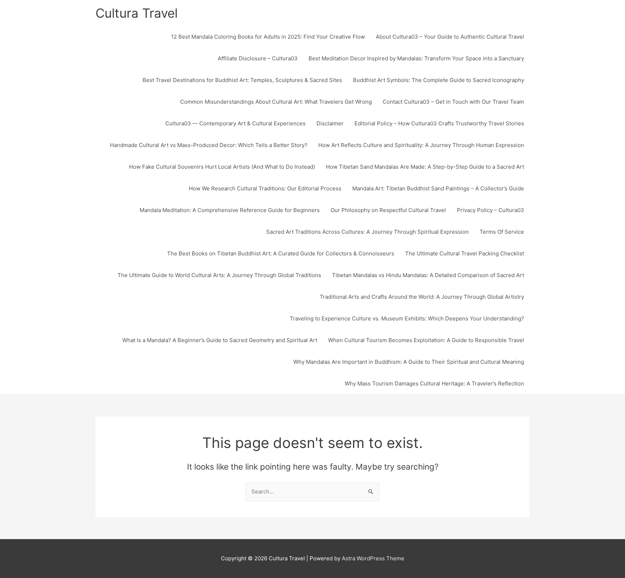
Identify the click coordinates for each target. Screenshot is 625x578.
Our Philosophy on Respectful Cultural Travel (388, 210)
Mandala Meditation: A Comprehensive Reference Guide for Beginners (230, 210)
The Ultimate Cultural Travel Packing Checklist (464, 253)
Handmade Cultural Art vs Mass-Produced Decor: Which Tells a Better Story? (208, 145)
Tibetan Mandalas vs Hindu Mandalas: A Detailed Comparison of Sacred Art (428, 275)
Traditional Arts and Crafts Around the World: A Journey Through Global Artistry (422, 296)
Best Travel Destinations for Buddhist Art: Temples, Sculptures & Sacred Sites (242, 80)
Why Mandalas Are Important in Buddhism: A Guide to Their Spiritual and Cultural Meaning (408, 361)
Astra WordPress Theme (373, 558)
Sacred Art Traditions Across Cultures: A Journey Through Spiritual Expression (367, 231)
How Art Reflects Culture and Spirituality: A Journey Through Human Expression (421, 145)
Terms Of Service (502, 231)
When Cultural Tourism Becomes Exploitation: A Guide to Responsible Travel (426, 340)
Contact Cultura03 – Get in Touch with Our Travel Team (453, 101)
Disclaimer (330, 123)
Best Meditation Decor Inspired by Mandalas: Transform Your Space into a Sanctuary (416, 58)
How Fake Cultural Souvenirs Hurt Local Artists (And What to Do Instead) (222, 166)
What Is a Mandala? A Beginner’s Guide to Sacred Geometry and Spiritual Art (219, 340)
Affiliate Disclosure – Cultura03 (258, 58)
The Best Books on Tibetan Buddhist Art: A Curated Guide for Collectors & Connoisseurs (280, 253)
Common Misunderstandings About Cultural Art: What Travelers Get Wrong (276, 101)
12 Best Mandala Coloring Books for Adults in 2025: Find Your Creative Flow (268, 36)
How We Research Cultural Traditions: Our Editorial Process (265, 188)
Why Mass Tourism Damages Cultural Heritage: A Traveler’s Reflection (434, 383)
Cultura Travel (136, 13)
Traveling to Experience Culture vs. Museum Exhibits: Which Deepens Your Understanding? (407, 318)
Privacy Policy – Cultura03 (490, 210)
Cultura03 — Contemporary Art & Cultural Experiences (235, 123)
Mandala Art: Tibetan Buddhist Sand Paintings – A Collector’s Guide (438, 188)
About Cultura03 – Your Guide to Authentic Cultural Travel (450, 36)
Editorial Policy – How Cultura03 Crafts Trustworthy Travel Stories (439, 123)
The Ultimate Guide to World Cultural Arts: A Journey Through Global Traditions (219, 275)
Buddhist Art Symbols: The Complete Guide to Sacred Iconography (438, 80)
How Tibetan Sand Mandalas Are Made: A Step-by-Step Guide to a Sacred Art (425, 166)
